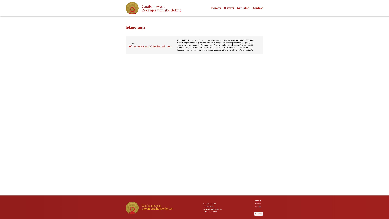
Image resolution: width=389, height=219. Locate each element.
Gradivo (258, 214)
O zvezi (229, 8)
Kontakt (257, 8)
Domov (216, 8)
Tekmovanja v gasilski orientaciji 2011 (150, 46)
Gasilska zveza (161, 8)
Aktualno (243, 8)
